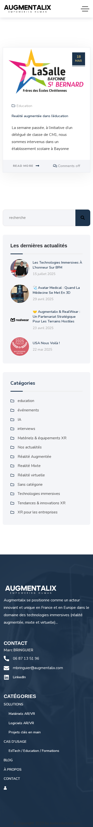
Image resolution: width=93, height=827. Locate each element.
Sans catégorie (30, 484)
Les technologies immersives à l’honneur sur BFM (57, 265)
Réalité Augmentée (34, 456)
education (24, 106)
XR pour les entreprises (38, 512)
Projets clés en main (25, 732)
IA (19, 419)
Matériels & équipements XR (42, 438)
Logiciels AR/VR (21, 723)
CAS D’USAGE (15, 741)
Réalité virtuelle (31, 475)
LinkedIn (19, 677)
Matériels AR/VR (22, 713)
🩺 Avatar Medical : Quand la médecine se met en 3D (56, 290)
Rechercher (82, 218)
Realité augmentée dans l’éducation (40, 116)
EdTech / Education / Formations (34, 750)
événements (28, 410)
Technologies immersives (39, 493)
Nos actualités (30, 447)
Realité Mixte (29, 465)
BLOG (8, 760)
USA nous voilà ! (46, 343)
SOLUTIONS (13, 704)
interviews (26, 428)
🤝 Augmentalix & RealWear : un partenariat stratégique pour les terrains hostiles (56, 316)
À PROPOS (13, 769)
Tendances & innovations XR (41, 503)
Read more (23, 166)
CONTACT (12, 778)
